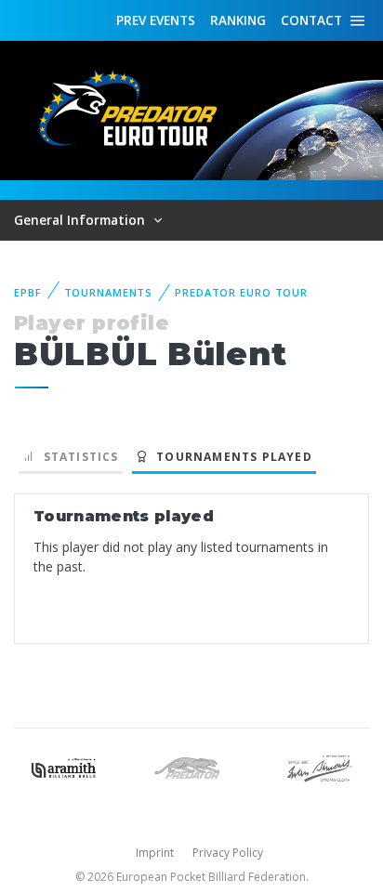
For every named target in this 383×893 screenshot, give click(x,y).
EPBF (28, 292)
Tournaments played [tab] (230, 457)
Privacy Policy (227, 852)
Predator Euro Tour (241, 292)
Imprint (155, 852)
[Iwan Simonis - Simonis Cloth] (319, 766)
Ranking (238, 20)
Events (155, 20)
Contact (311, 20)
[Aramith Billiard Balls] (63, 766)
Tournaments (108, 292)
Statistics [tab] (76, 457)
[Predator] (191, 766)
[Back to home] (130, 109)
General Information (81, 220)
